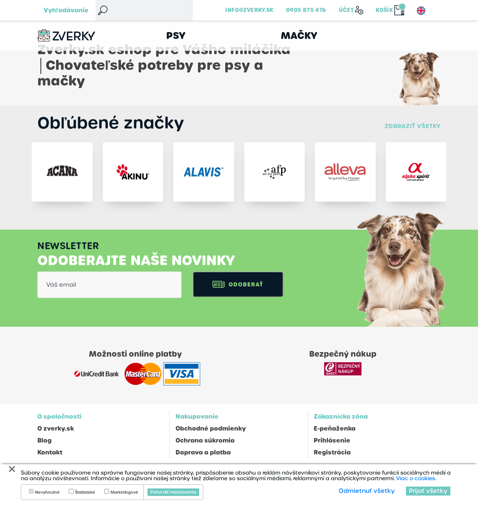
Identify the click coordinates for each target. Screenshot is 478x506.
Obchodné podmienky (211, 428)
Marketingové (124, 492)
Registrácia (332, 452)
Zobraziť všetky (413, 126)
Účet (346, 10)
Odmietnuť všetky (367, 491)
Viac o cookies (415, 478)
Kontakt (49, 452)
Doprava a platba (203, 452)
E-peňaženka (335, 428)
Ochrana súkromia (205, 440)
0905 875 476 (306, 10)
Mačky (299, 35)
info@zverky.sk (249, 10)
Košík (384, 10)
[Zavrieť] (12, 469)
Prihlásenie (332, 440)
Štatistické (85, 492)
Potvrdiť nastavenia (173, 492)
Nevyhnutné (47, 492)
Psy (176, 35)
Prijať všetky (428, 491)
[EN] (421, 10)
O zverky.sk (55, 428)
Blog (44, 440)
